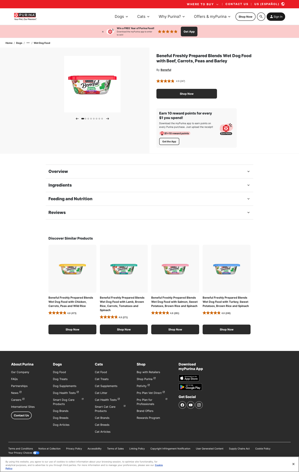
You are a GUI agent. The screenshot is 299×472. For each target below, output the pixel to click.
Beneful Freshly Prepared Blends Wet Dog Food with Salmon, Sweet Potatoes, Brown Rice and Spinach (174, 302)
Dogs (19, 42)
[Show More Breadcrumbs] (28, 43)
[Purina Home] (25, 16)
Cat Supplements (106, 386)
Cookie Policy (262, 448)
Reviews (57, 212)
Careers (16, 400)
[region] (149, 464)
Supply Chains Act (239, 448)
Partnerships (19, 386)
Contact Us (21, 415)
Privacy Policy (74, 448)
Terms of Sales (115, 448)
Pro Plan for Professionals (145, 402)
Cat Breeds (102, 424)
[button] (186, 94)
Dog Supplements (64, 386)
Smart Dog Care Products (63, 402)
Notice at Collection (49, 448)
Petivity (142, 386)
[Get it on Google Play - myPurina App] (190, 386)
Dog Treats (60, 379)
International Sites (23, 406)
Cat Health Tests (106, 400)
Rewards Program (148, 418)
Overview (58, 171)
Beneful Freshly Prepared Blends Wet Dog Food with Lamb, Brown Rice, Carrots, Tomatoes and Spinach (122, 304)
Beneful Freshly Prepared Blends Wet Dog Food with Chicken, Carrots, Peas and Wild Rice (70, 302)
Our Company (20, 372)
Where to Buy (200, 4)
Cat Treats (101, 379)
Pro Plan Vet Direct (149, 393)
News (14, 393)
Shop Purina (144, 379)
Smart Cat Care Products (105, 409)
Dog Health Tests (64, 393)
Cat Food (101, 372)
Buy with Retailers (148, 372)
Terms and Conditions (20, 448)
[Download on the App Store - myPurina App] (189, 377)
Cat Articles (102, 431)
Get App (189, 31)
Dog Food (59, 372)
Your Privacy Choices (20, 452)
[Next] (108, 119)
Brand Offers (145, 411)
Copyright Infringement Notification (170, 448)
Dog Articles (61, 424)
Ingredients (60, 185)
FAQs (14, 379)
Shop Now (245, 16)
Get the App (169, 141)
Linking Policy (137, 448)
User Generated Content (209, 448)
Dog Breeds (60, 418)
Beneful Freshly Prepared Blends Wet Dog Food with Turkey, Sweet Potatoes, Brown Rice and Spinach (226, 302)
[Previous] (77, 119)
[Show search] (261, 16)
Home (9, 42)
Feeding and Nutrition (70, 198)
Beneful (166, 70)
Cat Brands (102, 418)
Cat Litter (101, 393)
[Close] (103, 31)
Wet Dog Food (42, 42)
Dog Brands (60, 411)
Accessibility (95, 448)
